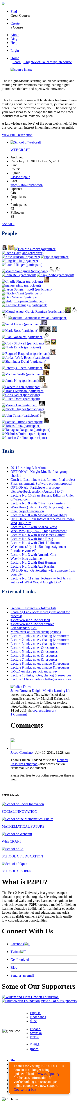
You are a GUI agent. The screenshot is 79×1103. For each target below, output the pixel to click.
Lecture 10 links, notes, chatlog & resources (41, 675)
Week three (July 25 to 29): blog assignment (41, 507)
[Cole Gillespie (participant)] (42, 405)
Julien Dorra (19, 690)
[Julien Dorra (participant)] (21, 399)
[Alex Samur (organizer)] (4, 249)
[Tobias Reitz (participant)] (21, 426)
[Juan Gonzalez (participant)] (22, 337)
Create (15, 23)
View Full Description (17, 135)
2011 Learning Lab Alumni (29, 468)
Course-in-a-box (25, 1089)
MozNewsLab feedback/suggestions (36, 632)
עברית (34, 1037)
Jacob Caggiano (22, 752)
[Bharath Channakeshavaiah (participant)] (37, 318)
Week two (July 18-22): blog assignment (38, 531)
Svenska (36, 1033)
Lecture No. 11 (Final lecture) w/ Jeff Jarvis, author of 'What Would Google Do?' (41, 580)
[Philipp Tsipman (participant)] (23, 301)
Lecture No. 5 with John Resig (32, 539)
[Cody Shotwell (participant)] (23, 343)
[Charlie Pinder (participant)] (22, 281)
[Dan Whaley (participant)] (21, 297)
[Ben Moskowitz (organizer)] (35, 249)
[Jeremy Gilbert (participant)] (22, 368)
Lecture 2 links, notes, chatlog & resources (40, 640)
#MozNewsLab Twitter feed (30, 620)
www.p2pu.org (48, 1074)
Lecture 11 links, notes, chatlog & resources (41, 679)
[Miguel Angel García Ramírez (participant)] (33, 311)
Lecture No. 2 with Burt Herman (33, 562)
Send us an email (22, 975)
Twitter (15, 952)
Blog (14, 39)
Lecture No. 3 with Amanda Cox (33, 554)
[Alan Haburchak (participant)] (44, 324)
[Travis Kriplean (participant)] (23, 391)
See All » (8, 224)
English (35, 1013)
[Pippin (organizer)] (55, 257)
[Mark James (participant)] (4, 318)
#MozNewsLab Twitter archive (32, 624)
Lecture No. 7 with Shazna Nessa (34, 527)
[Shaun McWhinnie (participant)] (48, 330)
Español (35, 1029)
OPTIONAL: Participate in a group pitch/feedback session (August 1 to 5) (37, 489)
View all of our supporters (59, 1001)
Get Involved (20, 959)
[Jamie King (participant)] (20, 380)
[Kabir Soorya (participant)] (47, 337)
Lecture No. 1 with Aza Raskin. (33, 566)
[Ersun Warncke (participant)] (46, 422)
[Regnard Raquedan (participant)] (26, 353)
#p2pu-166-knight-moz (27, 185)
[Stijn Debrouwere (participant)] (42, 330)
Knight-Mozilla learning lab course (47, 62)
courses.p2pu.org (44, 710)
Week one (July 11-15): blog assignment (38, 547)
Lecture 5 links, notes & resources (34, 651)
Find (14, 11)
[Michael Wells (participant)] (22, 374)
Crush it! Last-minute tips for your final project (43, 479)
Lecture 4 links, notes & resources (34, 647)
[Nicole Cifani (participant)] (21, 293)
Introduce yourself (23, 550)
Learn (17, 62)
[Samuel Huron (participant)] (22, 422)
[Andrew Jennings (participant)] (24, 305)
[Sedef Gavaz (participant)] (21, 324)
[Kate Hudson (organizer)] (21, 257)
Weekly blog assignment (27, 558)
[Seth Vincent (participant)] (46, 281)
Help (14, 43)
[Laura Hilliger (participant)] (22, 265)
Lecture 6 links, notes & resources (34, 655)
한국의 (35, 1044)
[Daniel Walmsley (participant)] (53, 343)
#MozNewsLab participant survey (34, 671)
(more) (34, 1049)
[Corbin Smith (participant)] (45, 387)
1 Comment (19, 714)
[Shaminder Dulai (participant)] (24, 361)
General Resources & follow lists (33, 608)
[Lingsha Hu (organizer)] (20, 261)
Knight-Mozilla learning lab (51, 690)
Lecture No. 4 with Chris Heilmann (35, 543)
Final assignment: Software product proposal (41, 483)
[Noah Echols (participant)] (21, 347)
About (15, 35)
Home (15, 58)
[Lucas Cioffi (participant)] (47, 368)
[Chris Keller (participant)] (21, 395)
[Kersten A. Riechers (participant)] (53, 353)
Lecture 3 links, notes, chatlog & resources (40, 644)
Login (15, 50)
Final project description (27, 511)
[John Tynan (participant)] (20, 415)
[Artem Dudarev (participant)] (54, 330)
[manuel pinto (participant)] (21, 285)
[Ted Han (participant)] (47, 343)
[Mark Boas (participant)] (20, 330)
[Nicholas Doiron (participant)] (24, 434)
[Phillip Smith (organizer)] (11, 249)
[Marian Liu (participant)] (20, 405)
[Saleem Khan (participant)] (21, 387)
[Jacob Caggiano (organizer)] (22, 253)
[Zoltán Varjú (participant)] (74, 311)
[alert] (39, 1077)
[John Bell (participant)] (19, 275)
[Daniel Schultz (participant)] (68, 311)
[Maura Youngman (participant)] (25, 271)
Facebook (17, 944)
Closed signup (20, 177)
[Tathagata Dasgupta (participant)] (26, 430)
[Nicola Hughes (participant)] (23, 409)
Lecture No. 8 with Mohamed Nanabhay (39, 515)
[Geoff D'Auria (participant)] (57, 271)
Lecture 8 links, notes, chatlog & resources (40, 663)
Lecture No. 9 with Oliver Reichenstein (38, 503)
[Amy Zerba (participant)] (55, 275)
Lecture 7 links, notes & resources (34, 659)
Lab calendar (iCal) (24, 628)
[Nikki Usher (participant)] (51, 271)
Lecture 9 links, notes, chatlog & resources (40, 667)
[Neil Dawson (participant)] (46, 374)
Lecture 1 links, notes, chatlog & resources (40, 636)
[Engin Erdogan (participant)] (42, 415)
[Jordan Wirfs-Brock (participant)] (26, 357)
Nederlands (38, 1017)
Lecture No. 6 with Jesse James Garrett (38, 535)
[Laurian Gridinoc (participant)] (24, 437)
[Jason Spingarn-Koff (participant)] (27, 289)
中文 (33, 1021)
